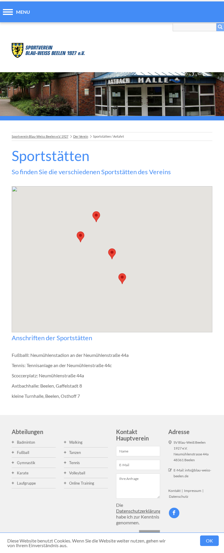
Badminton (26, 442)
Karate (23, 473)
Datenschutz (178, 496)
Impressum (192, 490)
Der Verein (80, 136)
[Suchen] (220, 27)
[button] (80, 237)
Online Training (81, 483)
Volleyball (77, 473)
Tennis (74, 462)
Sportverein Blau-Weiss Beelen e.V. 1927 (40, 136)
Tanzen (75, 452)
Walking (76, 442)
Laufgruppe (26, 483)
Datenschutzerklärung (138, 511)
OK (209, 540)
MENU (23, 12)
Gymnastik (26, 462)
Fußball (23, 452)
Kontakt (174, 490)
